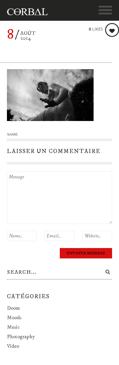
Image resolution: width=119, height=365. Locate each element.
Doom (13, 308)
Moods (14, 318)
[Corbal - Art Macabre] (30, 12)
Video (13, 346)
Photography (21, 337)
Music (13, 327)
